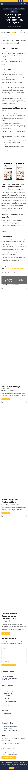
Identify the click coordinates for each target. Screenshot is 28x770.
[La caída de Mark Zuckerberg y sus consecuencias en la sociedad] (14, 564)
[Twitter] (22, 1)
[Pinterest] (26, 1)
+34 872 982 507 (5, 679)
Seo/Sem (6, 720)
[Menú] (21, 3)
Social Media (15, 390)
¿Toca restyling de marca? (7, 748)
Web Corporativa (8, 713)
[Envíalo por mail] (2, 272)
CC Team (18, 26)
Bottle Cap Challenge (10, 387)
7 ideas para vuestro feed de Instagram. (14, 268)
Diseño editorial (8, 693)
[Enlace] (2, 4)
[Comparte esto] (5, 272)
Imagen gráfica (7, 695)
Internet (5, 390)
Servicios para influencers (10, 701)
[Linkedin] (24, 1)
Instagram (12, 32)
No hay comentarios (5, 740)
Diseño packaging (8, 691)
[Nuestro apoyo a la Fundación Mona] (14, 450)
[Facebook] (20, 1)
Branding (6, 689)
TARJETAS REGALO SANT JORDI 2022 (10, 738)
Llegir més (16, 767)
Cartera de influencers (9, 705)
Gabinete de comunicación (10, 730)
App (5, 717)
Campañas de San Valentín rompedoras (11, 752)
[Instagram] (18, 1)
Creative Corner (15, 504)
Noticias (9, 390)
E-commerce (7, 715)
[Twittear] (8, 272)
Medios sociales (8, 728)
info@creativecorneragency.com (9, 678)
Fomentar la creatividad (7, 743)
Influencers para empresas (10, 703)
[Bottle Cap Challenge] (14, 337)
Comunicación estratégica (10, 726)
